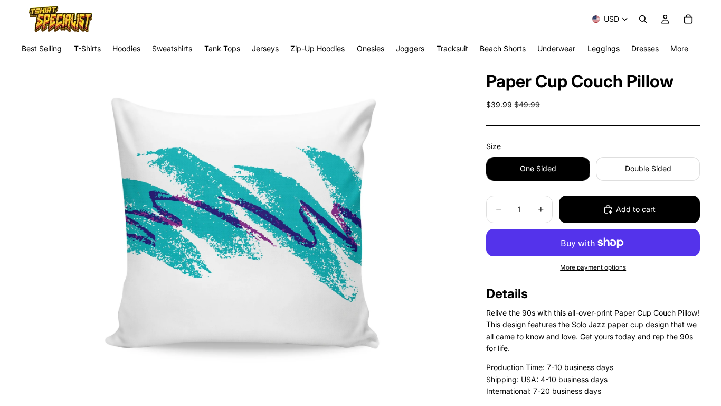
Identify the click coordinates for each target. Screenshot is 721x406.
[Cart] (688, 19)
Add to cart (636, 209)
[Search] (642, 19)
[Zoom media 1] (241, 232)
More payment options (593, 267)
